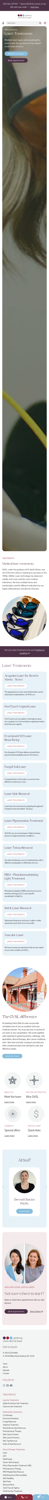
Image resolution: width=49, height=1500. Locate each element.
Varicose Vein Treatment (12, 1406)
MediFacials (7, 1459)
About (5, 1367)
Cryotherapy (8, 1415)
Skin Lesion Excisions (11, 1437)
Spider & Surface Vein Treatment (15, 1403)
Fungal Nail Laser (9, 1421)
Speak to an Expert (16, 53)
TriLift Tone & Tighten (11, 1488)
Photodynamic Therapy (12, 1431)
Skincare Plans (8, 1484)
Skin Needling (8, 1478)
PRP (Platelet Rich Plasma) (13, 1472)
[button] (3, 1187)
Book (9, 1497)
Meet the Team (12, 1056)
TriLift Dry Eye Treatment (12, 1491)
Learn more (9, 1102)
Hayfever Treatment (10, 1425)
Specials (6, 1370)
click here (34, 7)
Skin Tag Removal (10, 1441)
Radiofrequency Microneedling (15, 1475)
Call (26, 1497)
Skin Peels (7, 1481)
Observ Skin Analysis (11, 1462)
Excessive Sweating (10, 1418)
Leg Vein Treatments (11, 1400)
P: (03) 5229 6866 (10, 1353)
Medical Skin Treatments (12, 1412)
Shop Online (35, 1311)
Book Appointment (16, 60)
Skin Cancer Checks (10, 1434)
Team (5, 1363)
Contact (6, 1373)
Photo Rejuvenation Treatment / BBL (17, 1465)
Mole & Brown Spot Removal (14, 1428)
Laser (5, 1452)
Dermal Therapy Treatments (14, 1449)
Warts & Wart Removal (12, 1444)
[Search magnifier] (40, 23)
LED (4, 1456)
